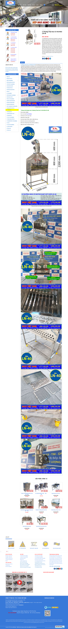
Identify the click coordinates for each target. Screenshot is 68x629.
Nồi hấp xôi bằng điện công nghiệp (25, 567)
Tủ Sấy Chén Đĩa (9, 126)
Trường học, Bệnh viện (9, 559)
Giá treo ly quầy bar (8, 566)
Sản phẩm (29, 4)
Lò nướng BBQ (9, 93)
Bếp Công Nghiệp (10, 80)
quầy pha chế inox (34, 621)
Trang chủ (19, 4)
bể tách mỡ (39, 621)
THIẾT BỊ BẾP (51, 566)
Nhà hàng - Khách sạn (9, 555)
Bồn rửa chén (8, 67)
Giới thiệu (24, 4)
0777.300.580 (13, 44)
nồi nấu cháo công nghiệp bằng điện (33, 622)
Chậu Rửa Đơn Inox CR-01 (56, 493)
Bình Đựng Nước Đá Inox (11, 82)
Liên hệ (41, 4)
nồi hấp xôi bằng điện (20, 621)
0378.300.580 (13, 51)
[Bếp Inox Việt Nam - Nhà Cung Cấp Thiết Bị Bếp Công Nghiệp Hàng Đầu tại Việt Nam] (10, 3)
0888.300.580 (13, 45)
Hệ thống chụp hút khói (10, 89)
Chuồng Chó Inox (10, 87)
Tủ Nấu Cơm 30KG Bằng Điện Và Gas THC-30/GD (27, 494)
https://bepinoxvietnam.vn (12, 607)
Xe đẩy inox (9, 130)
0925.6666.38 (13, 40)
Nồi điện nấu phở (10, 70)
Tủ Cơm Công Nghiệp (10, 117)
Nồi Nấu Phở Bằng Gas (10, 104)
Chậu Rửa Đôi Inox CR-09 (27, 526)
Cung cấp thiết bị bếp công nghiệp (40, 558)
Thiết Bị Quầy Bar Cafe (10, 113)
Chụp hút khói (43, 621)
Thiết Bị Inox (9, 109)
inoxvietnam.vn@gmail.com (59, 5)
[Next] (65, 13)
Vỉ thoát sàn (9, 128)
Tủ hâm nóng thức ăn (23, 560)
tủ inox (53, 621)
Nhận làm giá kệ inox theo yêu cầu (40, 564)
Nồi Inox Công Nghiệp (10, 98)
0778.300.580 (13, 52)
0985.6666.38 (13, 39)
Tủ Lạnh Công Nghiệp (10, 124)
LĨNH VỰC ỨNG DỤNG (9, 554)
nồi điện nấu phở (15, 621)
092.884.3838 (13, 33)
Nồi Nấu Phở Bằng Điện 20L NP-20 (41, 509)
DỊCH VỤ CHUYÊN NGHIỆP (38, 554)
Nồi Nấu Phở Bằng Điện (10, 102)
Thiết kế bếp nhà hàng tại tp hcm (40, 563)
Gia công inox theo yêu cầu (39, 559)
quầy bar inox (30, 621)
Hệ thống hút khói (23, 558)
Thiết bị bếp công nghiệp (24, 555)
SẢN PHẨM (21, 554)
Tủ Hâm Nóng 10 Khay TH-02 (55, 509)
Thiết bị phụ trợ (9, 111)
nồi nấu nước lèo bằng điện (58, 621)
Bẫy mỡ (14, 70)
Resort (7, 560)
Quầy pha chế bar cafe (9, 558)
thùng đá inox (26, 621)
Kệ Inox (8, 91)
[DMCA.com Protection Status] (54, 607)
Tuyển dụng (60, 1)
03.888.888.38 (13, 55)
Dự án (37, 4)
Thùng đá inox (8, 565)
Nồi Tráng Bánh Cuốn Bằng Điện (12, 106)
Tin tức (47, 1)
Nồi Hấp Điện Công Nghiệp (11, 95)
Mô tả (22, 62)
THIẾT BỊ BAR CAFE (8, 562)
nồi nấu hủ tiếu (26, 622)
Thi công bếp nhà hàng (38, 567)
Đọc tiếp (26, 496)
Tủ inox (8, 122)
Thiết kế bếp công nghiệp (38, 555)
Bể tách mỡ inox (9, 78)
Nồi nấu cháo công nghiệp (24, 563)
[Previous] (3, 13)
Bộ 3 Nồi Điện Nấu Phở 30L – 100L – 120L (41, 494)
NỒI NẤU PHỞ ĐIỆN (57, 566)
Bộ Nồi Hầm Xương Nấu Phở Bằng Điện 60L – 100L (27, 510)
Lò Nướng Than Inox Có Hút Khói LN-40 (28, 64)
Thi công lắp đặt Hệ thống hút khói (40, 560)
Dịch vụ (33, 4)
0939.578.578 (57, 4)
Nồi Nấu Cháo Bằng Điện (11, 100)
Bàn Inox (8, 76)
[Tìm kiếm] (44, 5)
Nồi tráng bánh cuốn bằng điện (25, 564)
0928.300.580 (13, 48)
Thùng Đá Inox (9, 115)
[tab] (22, 62)
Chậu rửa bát (13, 67)
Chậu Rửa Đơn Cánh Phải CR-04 (41, 526)
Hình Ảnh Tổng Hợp (53, 1)
